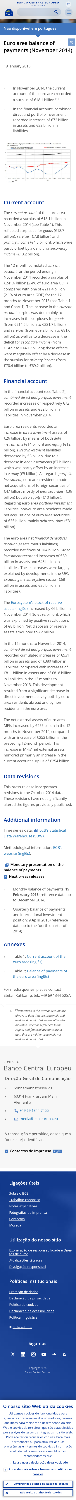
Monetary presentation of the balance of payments (34, 867)
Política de (23, 1305)
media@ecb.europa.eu (39, 1119)
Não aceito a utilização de (41, 1493)
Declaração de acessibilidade (31, 1311)
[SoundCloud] (54, 1354)
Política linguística (23, 1317)
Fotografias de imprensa (28, 1212)
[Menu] (68, 12)
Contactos (17, 1219)
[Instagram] (33, 1354)
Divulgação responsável (27, 1267)
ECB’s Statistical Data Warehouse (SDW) (35, 833)
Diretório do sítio (22, 1327)
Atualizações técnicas (25, 1260)
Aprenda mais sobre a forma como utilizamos (40, 1472)
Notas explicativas (23, 1206)
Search (56, 12)
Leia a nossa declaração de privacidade (40, 1462)
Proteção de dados (23, 1292)
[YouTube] (43, 1354)
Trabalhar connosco (24, 1200)
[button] (68, 4)
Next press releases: (27, 877)
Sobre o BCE (18, 1193)
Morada (15, 1225)
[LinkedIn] (23, 1354)
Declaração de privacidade (29, 1298)
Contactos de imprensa (30, 1151)
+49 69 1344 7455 (34, 1111)
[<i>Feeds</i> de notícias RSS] (64, 1354)
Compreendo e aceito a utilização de (41, 1484)
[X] (12, 1354)
